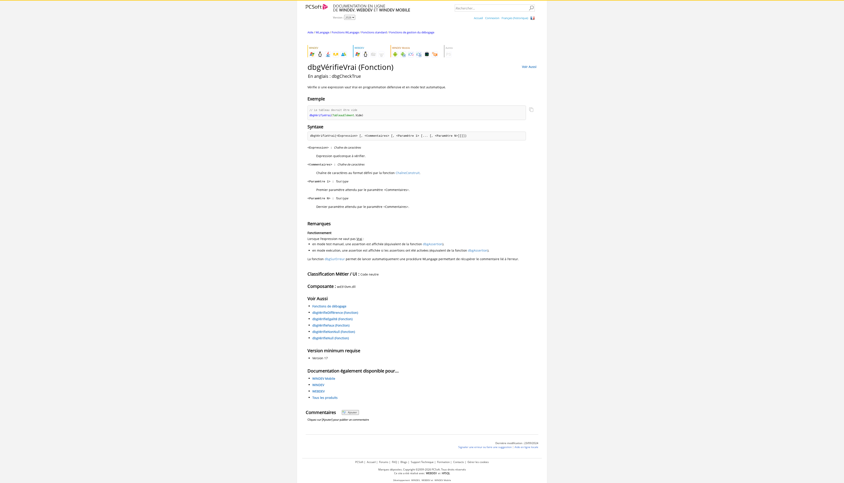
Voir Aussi (529, 67)
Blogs (403, 462)
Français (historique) (515, 18)
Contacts (458, 462)
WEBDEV (318, 391)
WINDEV (318, 385)
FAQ (394, 462)
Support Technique (422, 462)
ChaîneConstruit (408, 173)
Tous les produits (325, 398)
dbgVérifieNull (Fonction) (330, 338)
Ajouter (352, 412)
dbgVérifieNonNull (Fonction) (333, 332)
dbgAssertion (432, 244)
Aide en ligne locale (526, 447)
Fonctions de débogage (329, 306)
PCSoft (359, 462)
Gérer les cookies (478, 462)
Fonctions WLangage (345, 32)
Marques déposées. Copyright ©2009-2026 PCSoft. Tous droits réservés (422, 469)
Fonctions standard (374, 32)
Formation (443, 462)
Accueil (478, 18)
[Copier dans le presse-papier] (531, 110)
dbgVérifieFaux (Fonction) (330, 325)
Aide (310, 32)
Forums (383, 462)
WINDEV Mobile (323, 378)
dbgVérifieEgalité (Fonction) (332, 319)
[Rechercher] (531, 8)
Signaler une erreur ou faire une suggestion (485, 447)
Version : (338, 17)
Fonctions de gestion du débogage (411, 32)
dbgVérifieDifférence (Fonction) (335, 312)
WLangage (322, 32)
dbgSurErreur (335, 259)
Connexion (492, 18)
